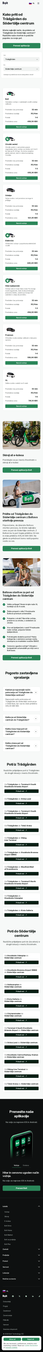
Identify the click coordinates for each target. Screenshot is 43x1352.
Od (5, 55)
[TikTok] (39, 1296)
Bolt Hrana (8, 1230)
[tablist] (21, 1165)
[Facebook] (13, 1296)
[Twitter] (19, 1296)
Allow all (12, 1339)
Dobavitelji (7, 1301)
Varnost (6, 1325)
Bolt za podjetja (10, 1239)
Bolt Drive (7, 1226)
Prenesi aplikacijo (21, 45)
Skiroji (6, 1216)
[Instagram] (26, 1296)
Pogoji (5, 1306)
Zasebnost (7, 1311)
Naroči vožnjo (21, 127)
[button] (36, 692)
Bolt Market (8, 1235)
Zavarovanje (7, 1315)
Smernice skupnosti (10, 1329)
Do (4, 65)
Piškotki (6, 1320)
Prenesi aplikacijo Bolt (21, 470)
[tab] (16, 1165)
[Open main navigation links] (38, 3)
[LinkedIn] (33, 1296)
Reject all (30, 1339)
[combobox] (21, 59)
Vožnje (6, 1212)
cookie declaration (31, 1345)
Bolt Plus (7, 1244)
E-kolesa (7, 1221)
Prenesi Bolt (21, 1188)
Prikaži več (20, 791)
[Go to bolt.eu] (5, 3)
